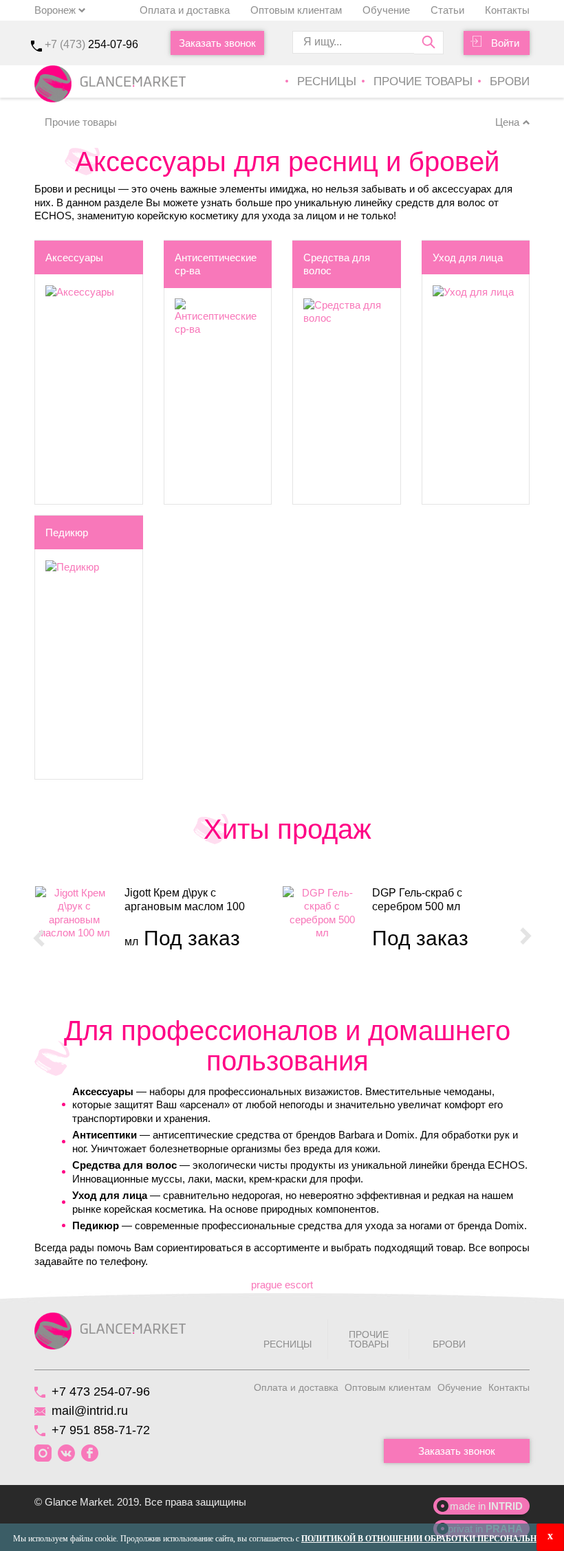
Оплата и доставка (185, 10)
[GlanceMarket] (110, 1330)
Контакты (507, 10)
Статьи (447, 10)
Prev (39, 937)
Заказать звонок (217, 43)
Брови (510, 81)
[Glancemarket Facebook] (89, 1453)
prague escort (282, 1284)
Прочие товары (423, 81)
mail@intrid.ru (90, 1411)
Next (525, 937)
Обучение (386, 10)
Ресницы (326, 81)
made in (486, 1506)
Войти (505, 43)
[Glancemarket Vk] (66, 1453)
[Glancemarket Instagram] (43, 1453)
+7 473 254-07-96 (101, 1391)
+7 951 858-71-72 (101, 1430)
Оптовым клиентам (296, 10)
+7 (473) (91, 44)
